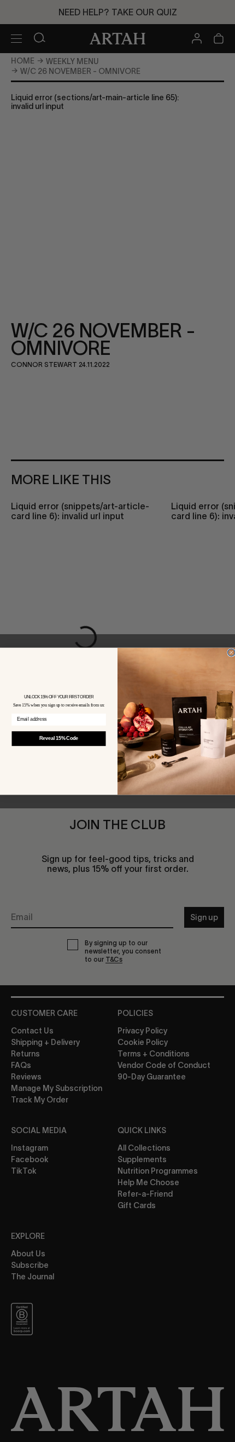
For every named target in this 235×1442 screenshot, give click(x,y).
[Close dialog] (231, 652)
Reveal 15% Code (58, 738)
